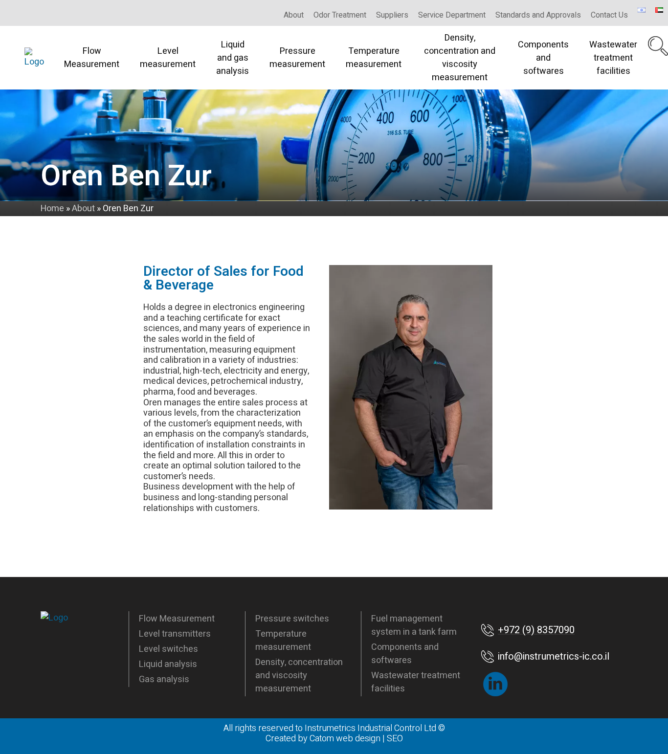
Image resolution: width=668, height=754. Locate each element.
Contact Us (609, 15)
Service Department (452, 15)
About (294, 15)
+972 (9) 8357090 (536, 630)
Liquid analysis (168, 664)
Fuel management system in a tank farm (414, 625)
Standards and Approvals (538, 15)
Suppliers (392, 15)
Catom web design (345, 738)
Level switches (168, 649)
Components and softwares (543, 58)
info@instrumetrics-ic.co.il (553, 656)
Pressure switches (292, 618)
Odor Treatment (339, 15)
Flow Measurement (91, 57)
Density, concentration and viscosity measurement (459, 57)
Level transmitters (175, 634)
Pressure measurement (297, 57)
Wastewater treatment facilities (613, 58)
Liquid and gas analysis (232, 58)
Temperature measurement (373, 57)
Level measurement (168, 57)
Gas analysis (164, 679)
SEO (395, 738)
